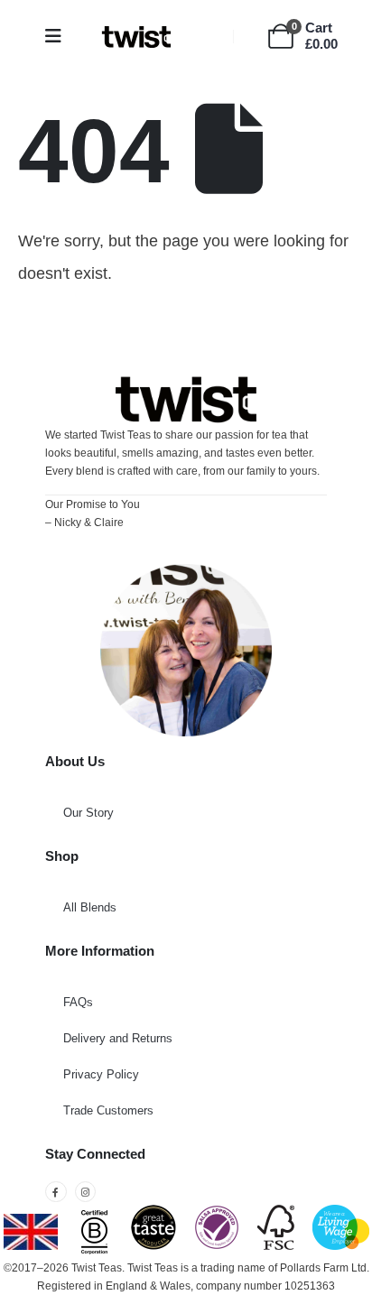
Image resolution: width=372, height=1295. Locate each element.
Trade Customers (108, 1110)
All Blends (89, 907)
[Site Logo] (136, 36)
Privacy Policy (101, 1074)
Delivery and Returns (117, 1038)
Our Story (88, 812)
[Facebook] (56, 1192)
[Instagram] (86, 1192)
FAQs (78, 1002)
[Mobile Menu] (59, 36)
